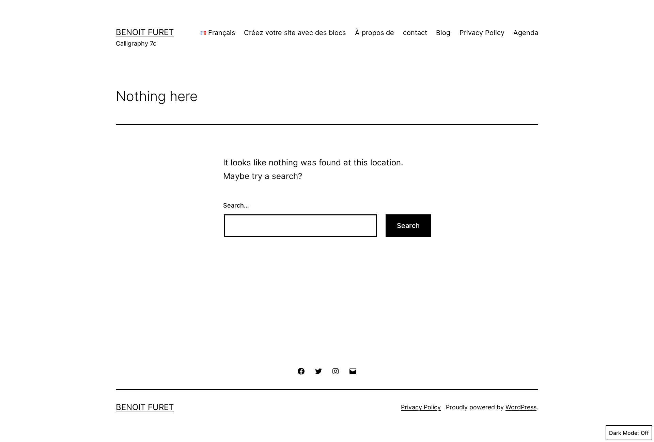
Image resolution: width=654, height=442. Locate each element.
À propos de (374, 33)
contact (415, 33)
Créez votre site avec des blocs (295, 33)
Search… (236, 205)
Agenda (525, 33)
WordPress (520, 407)
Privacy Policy (482, 33)
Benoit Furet (145, 32)
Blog (443, 33)
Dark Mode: (624, 432)
